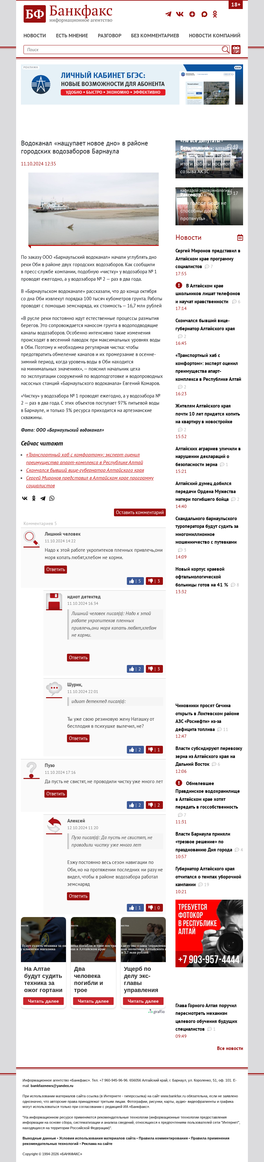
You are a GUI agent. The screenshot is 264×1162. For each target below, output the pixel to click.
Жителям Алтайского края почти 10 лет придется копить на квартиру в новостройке (207, 414)
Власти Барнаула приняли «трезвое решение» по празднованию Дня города (203, 842)
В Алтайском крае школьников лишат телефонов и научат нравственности (207, 294)
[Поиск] (226, 49)
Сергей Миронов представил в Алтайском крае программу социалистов (207, 258)
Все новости (230, 1048)
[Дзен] (193, 14)
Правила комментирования (163, 1138)
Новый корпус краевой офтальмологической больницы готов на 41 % (201, 577)
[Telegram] (169, 14)
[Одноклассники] (215, 14)
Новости (35, 35)
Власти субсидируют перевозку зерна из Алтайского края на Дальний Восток (208, 756)
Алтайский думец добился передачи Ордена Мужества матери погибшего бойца (205, 491)
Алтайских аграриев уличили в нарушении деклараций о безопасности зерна (208, 456)
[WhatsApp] (52, 498)
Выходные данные (39, 1138)
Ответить (55, 569)
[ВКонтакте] (181, 14)
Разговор (109, 35)
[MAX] (205, 14)
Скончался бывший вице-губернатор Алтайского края (85, 470)
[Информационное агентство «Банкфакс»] (74, 14)
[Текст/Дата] (235, 49)
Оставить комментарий (140, 512)
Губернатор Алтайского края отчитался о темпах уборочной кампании (208, 876)
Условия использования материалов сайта (97, 1138)
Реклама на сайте (97, 1144)
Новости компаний (214, 35)
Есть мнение (72, 35)
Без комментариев (155, 35)
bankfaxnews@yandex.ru (52, 1086)
